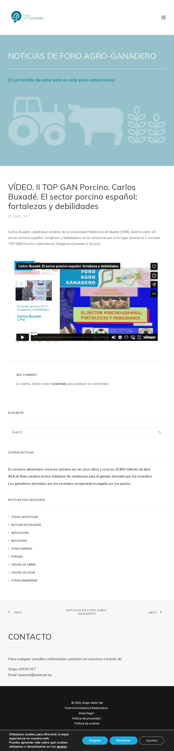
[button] (163, 17)
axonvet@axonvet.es (35, 675)
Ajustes (151, 740)
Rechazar (123, 740)
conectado (59, 384)
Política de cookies (87, 723)
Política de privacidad (86, 718)
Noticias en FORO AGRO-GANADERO (87, 611)
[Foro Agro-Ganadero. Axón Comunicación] (27, 17)
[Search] (87, 432)
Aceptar (95, 740)
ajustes (62, 747)
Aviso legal (86, 713)
